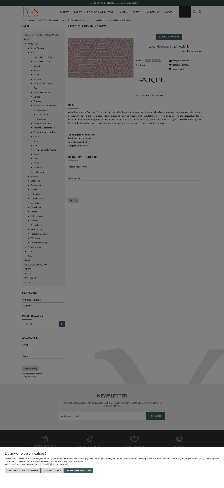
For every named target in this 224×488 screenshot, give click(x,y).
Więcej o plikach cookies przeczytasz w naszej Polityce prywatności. (37, 464)
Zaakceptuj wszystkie (79, 470)
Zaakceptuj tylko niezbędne (22, 470)
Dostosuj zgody (52, 470)
